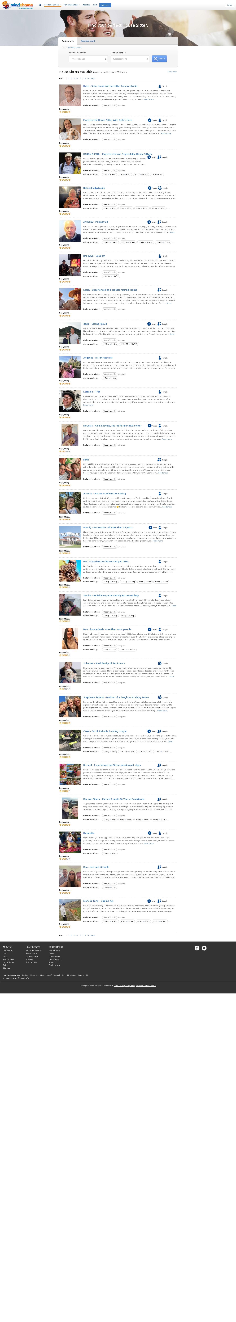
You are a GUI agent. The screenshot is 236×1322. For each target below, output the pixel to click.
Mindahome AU (23, 978)
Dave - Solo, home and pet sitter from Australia (110, 86)
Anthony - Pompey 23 (95, 221)
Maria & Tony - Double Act (98, 901)
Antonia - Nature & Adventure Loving (104, 493)
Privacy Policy (130, 986)
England (81, 975)
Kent (63, 975)
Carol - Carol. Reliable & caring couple (105, 731)
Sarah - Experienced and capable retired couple (110, 289)
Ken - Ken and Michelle (96, 867)
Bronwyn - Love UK (94, 255)
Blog (5, 956)
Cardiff (49, 975)
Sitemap (6, 968)
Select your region (118, 53)
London (25, 975)
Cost (95, 5)
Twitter (204, 948)
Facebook (197, 948)
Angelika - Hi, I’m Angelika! (98, 357)
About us (7, 947)
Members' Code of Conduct (146, 986)
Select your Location (77, 53)
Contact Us (7, 951)
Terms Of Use (119, 986)
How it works (31, 954)
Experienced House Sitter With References (107, 120)
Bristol (42, 975)
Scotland (57, 975)
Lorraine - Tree (92, 391)
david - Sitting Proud (95, 323)
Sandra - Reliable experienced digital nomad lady (111, 595)
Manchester (71, 975)
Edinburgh (34, 975)
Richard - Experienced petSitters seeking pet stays (112, 765)
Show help (172, 72)
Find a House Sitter (34, 951)
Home (40, 5)
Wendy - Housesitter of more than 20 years (108, 527)
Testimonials (8, 959)
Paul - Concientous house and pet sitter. (106, 561)
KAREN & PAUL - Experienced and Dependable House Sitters (117, 154)
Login (229, 5)
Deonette (88, 833)
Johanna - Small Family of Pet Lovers (104, 663)
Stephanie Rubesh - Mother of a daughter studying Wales (116, 697)
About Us (86, 5)
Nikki (86, 459)
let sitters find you (75, 47)
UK (87, 975)
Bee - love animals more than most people (107, 629)
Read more (149, 99)
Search (162, 59)
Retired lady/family (94, 187)
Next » (93, 78)
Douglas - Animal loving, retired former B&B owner (112, 425)
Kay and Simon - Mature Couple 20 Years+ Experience (113, 799)
